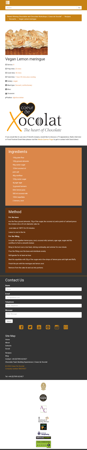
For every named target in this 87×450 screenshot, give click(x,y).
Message (9, 310)
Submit (9, 321)
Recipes (68, 17)
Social (7, 349)
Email (7, 294)
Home (7, 340)
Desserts (12, 19)
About (7, 343)
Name (7, 285)
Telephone (9, 302)
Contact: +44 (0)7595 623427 (16, 359)
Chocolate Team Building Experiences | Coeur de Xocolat (26, 362)
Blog (7, 356)
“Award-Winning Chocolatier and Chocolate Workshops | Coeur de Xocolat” (34, 17)
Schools (8, 346)
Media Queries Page (45, 139)
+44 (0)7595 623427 (16, 376)
